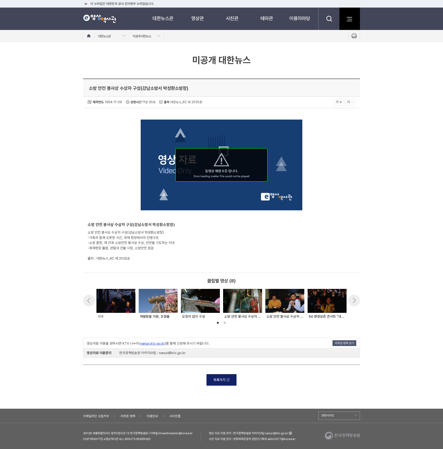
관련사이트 (327, 415)
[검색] (328, 18)
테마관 (266, 18)
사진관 (232, 18)
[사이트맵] (349, 18)
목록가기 (219, 380)
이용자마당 (299, 18)
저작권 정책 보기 (344, 343)
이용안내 (152, 416)
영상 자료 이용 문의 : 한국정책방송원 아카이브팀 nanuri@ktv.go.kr (248, 433)
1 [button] (218, 323)
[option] (116, 304)
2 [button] (224, 323)
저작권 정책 (127, 416)
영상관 (197, 18)
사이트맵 (174, 416)
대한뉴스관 (163, 18)
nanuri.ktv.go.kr (153, 343)
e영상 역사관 (99, 19)
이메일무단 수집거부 (96, 416)
